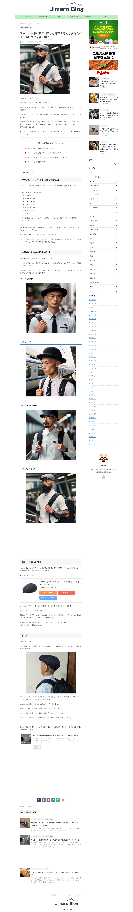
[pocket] (48, 800)
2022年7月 (92, 380)
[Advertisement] (51, 543)
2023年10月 (92, 330)
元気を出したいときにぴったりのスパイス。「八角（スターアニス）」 (109, 131)
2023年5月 (92, 345)
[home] (103, 477)
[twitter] (39, 800)
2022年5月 (92, 387)
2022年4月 (92, 391)
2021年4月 (92, 437)
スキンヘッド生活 (27, 806)
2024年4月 (92, 319)
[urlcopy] (63, 800)
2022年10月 (92, 368)
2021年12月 (92, 406)
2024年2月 (92, 322)
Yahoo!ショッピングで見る (48, 597)
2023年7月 (92, 338)
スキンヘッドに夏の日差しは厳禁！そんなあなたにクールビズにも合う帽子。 (109, 115)
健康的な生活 (43, 16)
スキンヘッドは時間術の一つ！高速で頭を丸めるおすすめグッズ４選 (55, 840)
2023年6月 (92, 341)
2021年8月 (92, 421)
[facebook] (44, 800)
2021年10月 (92, 414)
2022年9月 (92, 372)
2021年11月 (92, 410)
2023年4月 (92, 349)
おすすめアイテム (90, 16)
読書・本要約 (74, 16)
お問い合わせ (55, 895)
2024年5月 (92, 315)
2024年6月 (92, 311)
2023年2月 (92, 353)
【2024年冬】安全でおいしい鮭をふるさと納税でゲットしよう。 (109, 84)
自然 (58, 16)
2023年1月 (92, 357)
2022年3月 (92, 395)
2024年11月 (92, 300)
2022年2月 (92, 399)
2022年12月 (92, 361)
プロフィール (77, 895)
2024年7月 (92, 307)
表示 (32, 172)
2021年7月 (92, 425)
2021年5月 (92, 433)
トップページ (27, 16)
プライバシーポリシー (66, 895)
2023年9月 (92, 334)
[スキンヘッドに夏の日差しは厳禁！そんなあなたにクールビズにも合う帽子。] (53, 800)
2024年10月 (92, 303)
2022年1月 (92, 402)
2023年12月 (92, 326)
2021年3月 (92, 440)
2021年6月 (92, 429)
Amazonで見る (48, 593)
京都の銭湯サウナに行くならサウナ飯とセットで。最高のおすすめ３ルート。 (109, 99)
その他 (105, 16)
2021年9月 (92, 418)
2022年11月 (92, 364)
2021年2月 (92, 444)
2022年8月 (92, 376)
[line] (58, 800)
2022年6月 (92, 383)
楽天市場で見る (67, 593)
